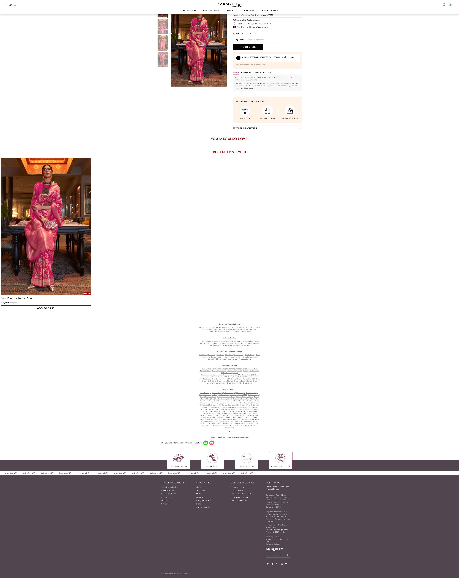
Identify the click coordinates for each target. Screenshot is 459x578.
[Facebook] (272, 564)
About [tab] (236, 72)
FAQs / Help (201, 497)
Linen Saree (166, 500)
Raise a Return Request (240, 497)
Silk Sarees (165, 504)
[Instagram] (281, 564)
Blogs (198, 504)
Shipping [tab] (267, 72)
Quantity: (238, 34)
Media (198, 494)
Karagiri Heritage (203, 500)
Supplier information (245, 128)
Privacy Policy (237, 490)
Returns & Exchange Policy (242, 494)
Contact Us (200, 490)
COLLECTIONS (269, 11)
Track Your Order (203, 507)
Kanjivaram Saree (168, 494)
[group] (163, 26)
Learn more (266, 23)
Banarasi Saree (167, 490)
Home (212, 437)
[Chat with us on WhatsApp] (450, 4)
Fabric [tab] (257, 72)
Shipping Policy (237, 487)
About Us (200, 487)
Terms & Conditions (239, 500)
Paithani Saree (167, 497)
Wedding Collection (169, 487)
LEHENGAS (248, 11)
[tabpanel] (267, 82)
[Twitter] (267, 564)
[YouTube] (286, 564)
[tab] (246, 72)
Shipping (258, 15)
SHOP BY (230, 11)
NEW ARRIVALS (211, 11)
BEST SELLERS (188, 11)
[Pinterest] (277, 564)
